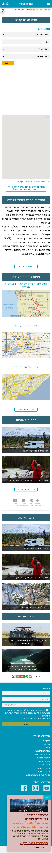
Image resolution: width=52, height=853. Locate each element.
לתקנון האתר (19, 713)
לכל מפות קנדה (26, 409)
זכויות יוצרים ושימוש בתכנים (37, 775)
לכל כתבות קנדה (26, 489)
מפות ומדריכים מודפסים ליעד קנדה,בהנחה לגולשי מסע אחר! (26, 188)
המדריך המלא (26, 266)
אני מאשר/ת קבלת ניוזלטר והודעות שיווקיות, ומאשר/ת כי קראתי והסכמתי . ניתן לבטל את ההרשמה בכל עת (27, 714)
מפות (25, 10)
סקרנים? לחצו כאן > (34, 843)
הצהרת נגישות (43, 768)
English (46, 740)
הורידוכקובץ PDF (15, 505)
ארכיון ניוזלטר (44, 761)
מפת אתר (45, 764)
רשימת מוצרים (43, 758)
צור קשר (46, 744)
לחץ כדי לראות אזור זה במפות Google (33, 181)
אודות (47, 747)
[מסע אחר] (25, 4)
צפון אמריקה (37, 10)
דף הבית (47, 10)
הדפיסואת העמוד (38, 505)
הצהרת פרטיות (43, 771)
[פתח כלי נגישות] (2, 10)
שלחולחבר (31, 505)
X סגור (47, 797)
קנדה (30, 10)
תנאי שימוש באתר (42, 754)
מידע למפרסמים (42, 751)
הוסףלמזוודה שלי (24, 505)
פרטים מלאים (26, 644)
